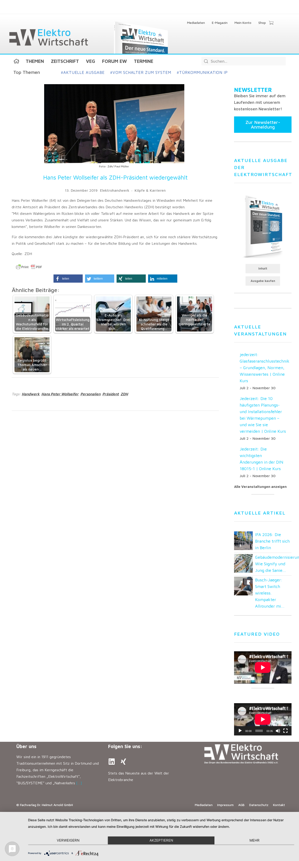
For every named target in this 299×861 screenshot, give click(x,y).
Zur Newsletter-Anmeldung (263, 124)
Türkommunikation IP (202, 72)
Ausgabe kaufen (263, 281)
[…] (79, 783)
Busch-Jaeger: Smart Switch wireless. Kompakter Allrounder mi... (270, 593)
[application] (263, 719)
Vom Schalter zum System (140, 72)
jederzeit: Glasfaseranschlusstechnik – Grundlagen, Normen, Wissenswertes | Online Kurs (264, 367)
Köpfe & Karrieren (150, 190)
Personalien (90, 394)
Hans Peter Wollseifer (59, 394)
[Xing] (123, 761)
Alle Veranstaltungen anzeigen (260, 487)
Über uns (26, 746)
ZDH (124, 394)
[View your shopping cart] (271, 23)
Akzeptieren (161, 840)
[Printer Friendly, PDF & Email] (28, 266)
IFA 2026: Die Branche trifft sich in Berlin (272, 541)
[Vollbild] (285, 730)
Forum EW (114, 61)
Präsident (110, 394)
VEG (90, 61)
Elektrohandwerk (114, 190)
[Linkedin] (111, 761)
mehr (254, 840)
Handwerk (30, 394)
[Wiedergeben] (240, 730)
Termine (143, 61)
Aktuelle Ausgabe (83, 72)
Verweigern (68, 840)
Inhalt (262, 268)
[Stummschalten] (278, 730)
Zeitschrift (65, 61)
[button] (68, 278)
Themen (35, 61)
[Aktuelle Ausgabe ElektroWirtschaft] (263, 226)
